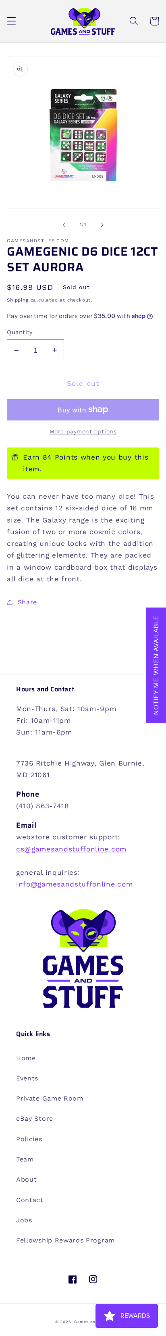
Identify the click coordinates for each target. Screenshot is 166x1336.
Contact (30, 1200)
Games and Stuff (92, 1321)
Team (25, 1159)
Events (27, 1078)
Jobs (24, 1220)
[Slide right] (102, 224)
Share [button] (27, 602)
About (26, 1179)
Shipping (17, 300)
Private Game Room (49, 1098)
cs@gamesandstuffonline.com (71, 849)
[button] (11, 21)
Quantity (20, 332)
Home (26, 1058)
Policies (29, 1139)
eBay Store (34, 1118)
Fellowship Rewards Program (65, 1240)
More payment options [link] (83, 431)
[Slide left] (64, 224)
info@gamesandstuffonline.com (74, 884)
